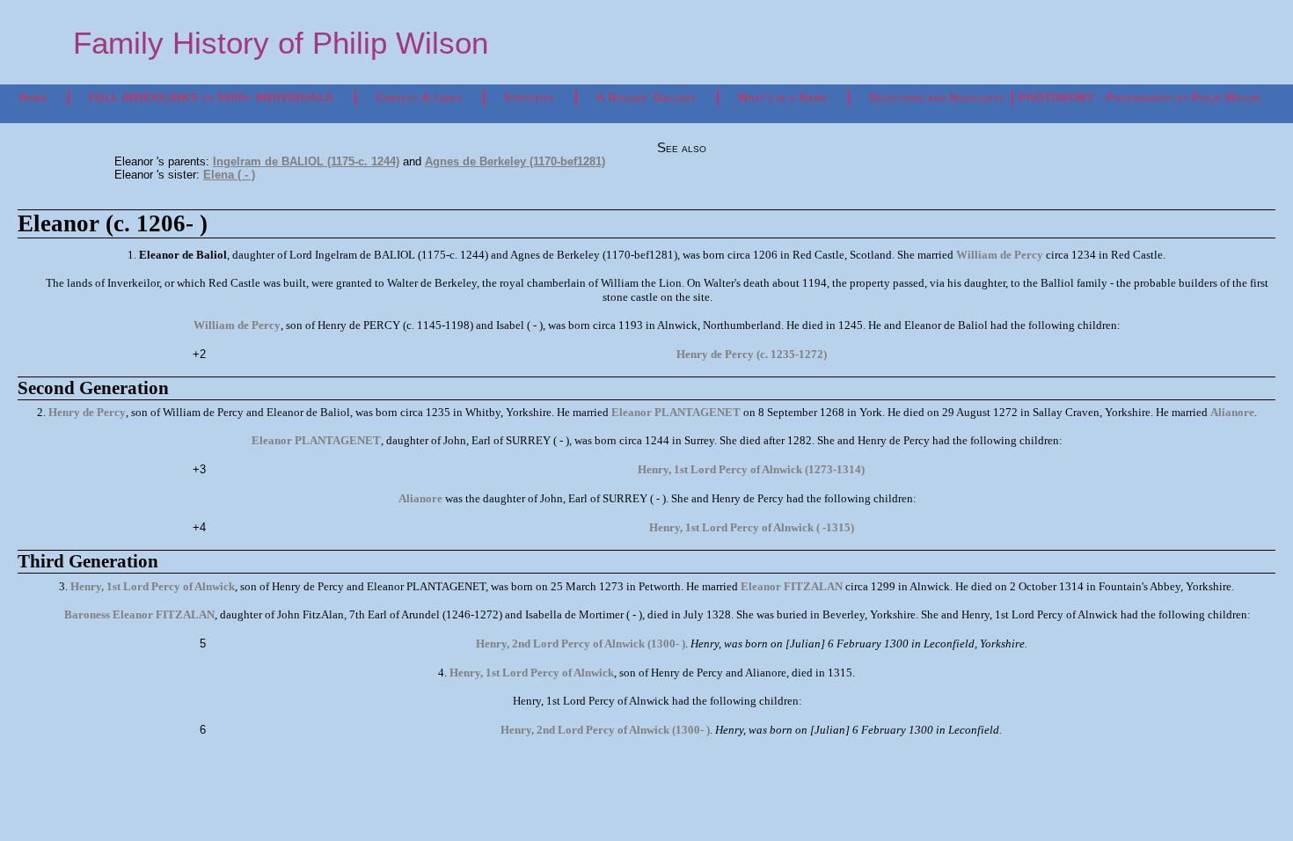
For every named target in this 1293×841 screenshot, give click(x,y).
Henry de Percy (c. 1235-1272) (751, 354)
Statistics (529, 97)
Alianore (1232, 412)
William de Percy (999, 254)
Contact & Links (419, 97)
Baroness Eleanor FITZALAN (139, 614)
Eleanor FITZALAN (792, 586)
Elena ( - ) (229, 174)
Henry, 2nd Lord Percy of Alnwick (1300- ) (580, 643)
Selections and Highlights (936, 97)
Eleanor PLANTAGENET (676, 412)
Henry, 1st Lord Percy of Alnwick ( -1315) (751, 527)
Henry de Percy (87, 412)
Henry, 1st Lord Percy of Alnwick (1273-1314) (751, 469)
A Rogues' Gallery (646, 97)
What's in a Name (782, 97)
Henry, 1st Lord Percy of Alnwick (152, 586)
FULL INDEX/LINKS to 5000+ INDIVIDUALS (211, 97)
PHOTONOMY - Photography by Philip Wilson (1140, 97)
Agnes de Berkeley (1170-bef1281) (515, 161)
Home (33, 97)
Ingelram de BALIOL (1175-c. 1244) (306, 161)
